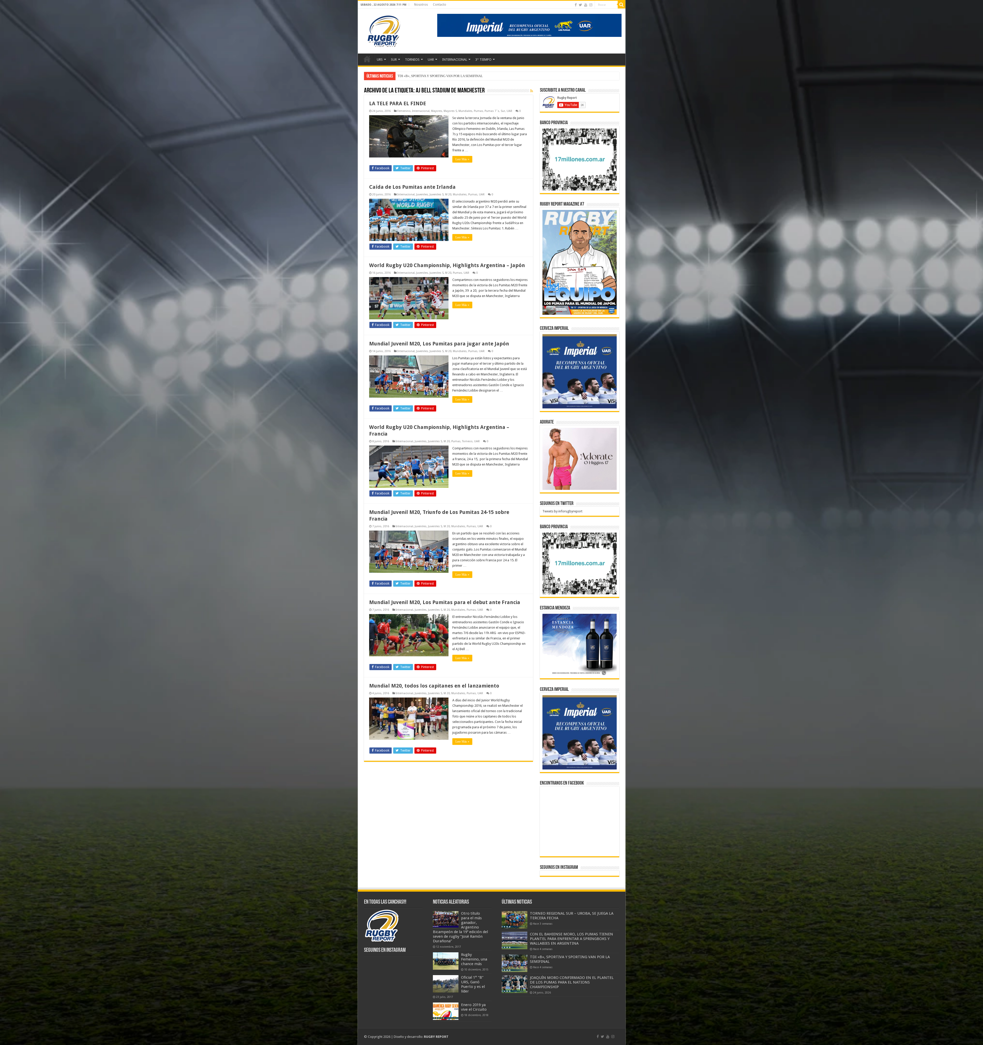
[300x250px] (579, 645)
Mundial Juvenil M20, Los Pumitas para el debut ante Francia (444, 602)
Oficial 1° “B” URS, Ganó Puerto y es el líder (473, 984)
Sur (503, 111)
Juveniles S (437, 194)
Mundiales (465, 111)
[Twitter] (580, 5)
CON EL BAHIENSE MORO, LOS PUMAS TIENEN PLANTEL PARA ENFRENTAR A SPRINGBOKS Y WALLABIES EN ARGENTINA (571, 939)
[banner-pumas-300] (579, 371)
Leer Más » (462, 159)
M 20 (448, 194)
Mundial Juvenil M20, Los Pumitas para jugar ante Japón (439, 344)
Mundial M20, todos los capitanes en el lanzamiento (434, 686)
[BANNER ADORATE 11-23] (579, 458)
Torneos (467, 441)
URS (380, 59)
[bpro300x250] (579, 159)
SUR (394, 59)
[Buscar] (621, 4)
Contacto (439, 4)
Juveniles (422, 194)
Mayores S (450, 111)
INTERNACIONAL (454, 59)
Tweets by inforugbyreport (562, 511)
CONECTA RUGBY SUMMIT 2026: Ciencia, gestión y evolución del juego (450, 76)
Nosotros (421, 4)
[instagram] (591, 5)
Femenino (404, 111)
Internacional (421, 111)
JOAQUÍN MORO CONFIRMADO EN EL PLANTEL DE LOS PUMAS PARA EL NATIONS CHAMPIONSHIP (572, 982)
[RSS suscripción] (531, 91)
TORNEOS (412, 59)
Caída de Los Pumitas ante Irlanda (412, 187)
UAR (431, 59)
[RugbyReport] (529, 25)
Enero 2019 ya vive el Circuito (474, 1007)
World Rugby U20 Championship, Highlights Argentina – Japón (447, 265)
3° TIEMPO (483, 59)
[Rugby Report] (383, 30)
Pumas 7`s (492, 111)
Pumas (478, 111)
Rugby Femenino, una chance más (474, 959)
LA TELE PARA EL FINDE (397, 103)
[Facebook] (575, 5)
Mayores (436, 111)
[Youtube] (586, 5)
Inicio (367, 59)
